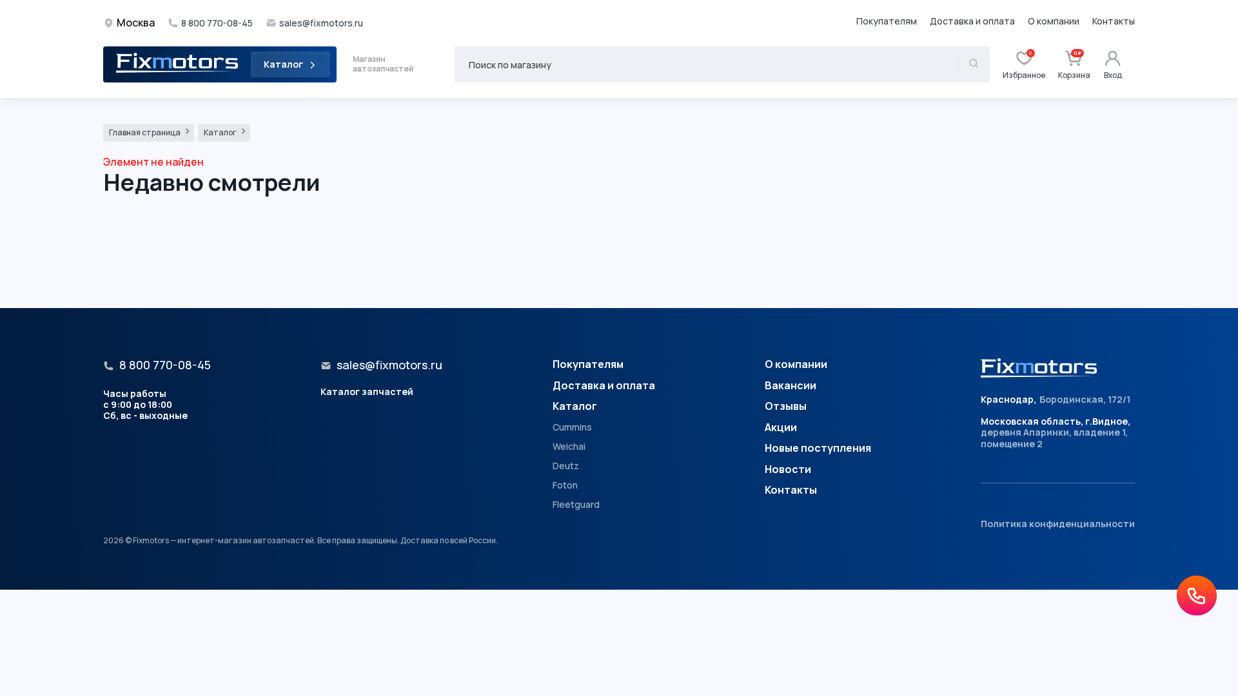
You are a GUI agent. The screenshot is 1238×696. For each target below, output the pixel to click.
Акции (781, 427)
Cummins (572, 427)
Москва (136, 22)
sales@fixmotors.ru (321, 23)
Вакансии (790, 386)
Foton (565, 485)
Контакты (1113, 21)
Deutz (566, 466)
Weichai (569, 446)
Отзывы (786, 406)
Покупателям (886, 21)
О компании (1053, 21)
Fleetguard (576, 504)
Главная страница (145, 132)
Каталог (283, 64)
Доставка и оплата (972, 21)
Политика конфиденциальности (1058, 523)
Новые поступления (818, 448)
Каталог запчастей (366, 391)
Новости (788, 469)
